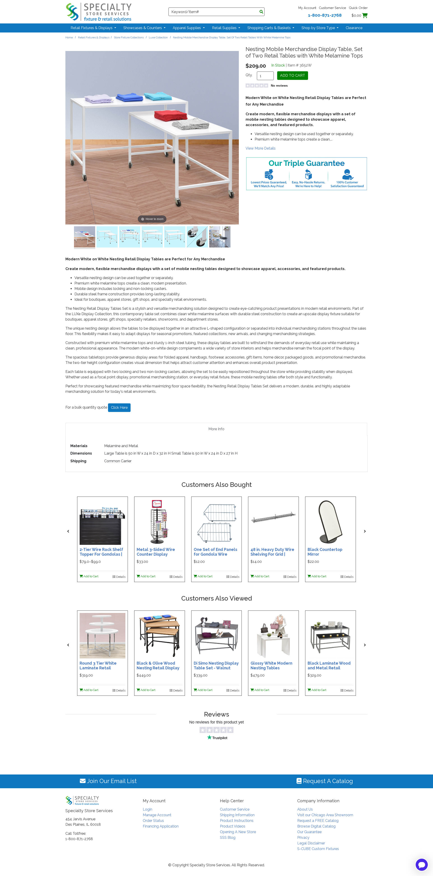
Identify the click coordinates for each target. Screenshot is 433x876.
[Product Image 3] (152, 237)
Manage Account (157, 815)
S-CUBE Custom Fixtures (318, 849)
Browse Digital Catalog (316, 826)
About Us (305, 809)
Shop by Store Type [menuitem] (319, 28)
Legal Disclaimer (311, 843)
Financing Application (161, 826)
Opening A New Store (238, 832)
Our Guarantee (309, 832)
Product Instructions (236, 820)
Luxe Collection (158, 37)
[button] (68, 531)
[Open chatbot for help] (421, 864)
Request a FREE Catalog (318, 820)
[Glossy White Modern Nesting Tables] (273, 635)
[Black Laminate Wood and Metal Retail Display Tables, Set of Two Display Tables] (330, 635)
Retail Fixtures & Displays (93, 37)
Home (69, 37)
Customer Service (332, 8)
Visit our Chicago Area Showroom (325, 815)
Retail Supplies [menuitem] (224, 28)
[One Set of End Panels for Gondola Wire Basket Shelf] (217, 522)
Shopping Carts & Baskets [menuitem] (269, 28)
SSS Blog (227, 837)
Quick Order (358, 8)
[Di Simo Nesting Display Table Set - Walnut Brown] (217, 635)
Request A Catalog (327, 781)
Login (147, 809)
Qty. (249, 75)
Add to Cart (90, 576)
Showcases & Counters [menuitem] (143, 28)
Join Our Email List (111, 781)
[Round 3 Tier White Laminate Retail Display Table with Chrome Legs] (102, 635)
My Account (307, 8)
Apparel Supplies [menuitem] (187, 28)
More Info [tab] (216, 429)
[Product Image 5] (197, 237)
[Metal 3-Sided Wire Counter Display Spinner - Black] (159, 522)
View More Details (261, 148)
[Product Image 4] (174, 237)
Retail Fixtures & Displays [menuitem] (92, 28)
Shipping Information (237, 815)
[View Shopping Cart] (365, 15)
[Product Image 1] (107, 237)
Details (120, 576)
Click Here (119, 407)
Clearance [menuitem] (354, 28)
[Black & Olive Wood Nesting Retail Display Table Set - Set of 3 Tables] (159, 635)
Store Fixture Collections (129, 37)
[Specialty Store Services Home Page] (98, 11)
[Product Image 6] (219, 237)
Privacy (303, 837)
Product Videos (232, 826)
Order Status (153, 820)
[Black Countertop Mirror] (330, 522)
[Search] (261, 12)
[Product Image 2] (129, 237)
